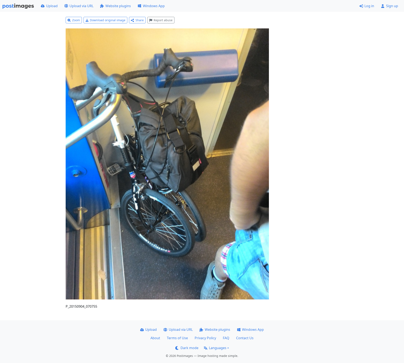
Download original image (107, 20)
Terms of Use (177, 338)
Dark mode (189, 348)
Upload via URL (81, 6)
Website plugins (118, 6)
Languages (217, 348)
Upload (52, 6)
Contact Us (245, 338)
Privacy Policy (205, 338)
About (155, 338)
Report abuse (163, 20)
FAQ (226, 338)
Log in (369, 6)
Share (140, 20)
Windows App (154, 6)
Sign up (392, 6)
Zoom (76, 20)
